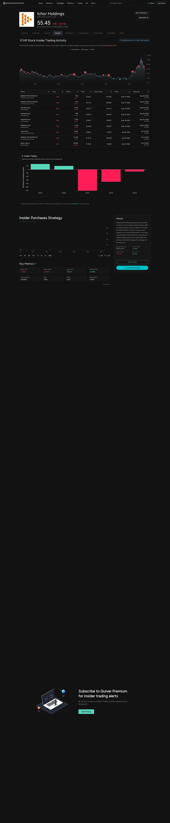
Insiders (58, 33)
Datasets (49, 3)
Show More (106, 284)
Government (98, 33)
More (93, 3)
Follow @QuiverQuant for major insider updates (134, 40)
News (122, 33)
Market (106, 255)
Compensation (83, 33)
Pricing (80, 3)
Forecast (47, 33)
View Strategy (132, 262)
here (123, 242)
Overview (24, 33)
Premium (70, 3)
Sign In (152, 3)
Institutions (69, 33)
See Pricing (86, 712)
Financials (36, 33)
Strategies (60, 3)
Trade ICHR (142, 18)
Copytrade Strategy (133, 268)
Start (99, 255)
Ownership (111, 33)
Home (41, 3)
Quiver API (75, 203)
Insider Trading (30, 156)
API (86, 3)
